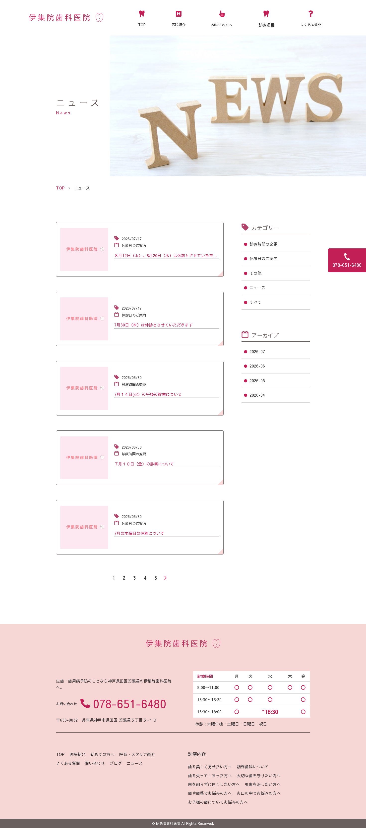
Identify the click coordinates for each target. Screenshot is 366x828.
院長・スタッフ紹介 (137, 754)
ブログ (116, 763)
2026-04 (257, 395)
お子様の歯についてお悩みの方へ (218, 802)
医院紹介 (178, 24)
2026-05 (257, 380)
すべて (255, 302)
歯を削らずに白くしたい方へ (214, 784)
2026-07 (257, 351)
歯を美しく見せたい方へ (210, 766)
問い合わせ (95, 763)
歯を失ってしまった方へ (210, 775)
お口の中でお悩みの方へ (259, 793)
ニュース (257, 287)
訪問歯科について (253, 766)
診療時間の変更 (263, 244)
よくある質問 (310, 24)
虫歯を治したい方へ (263, 784)
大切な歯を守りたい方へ (259, 775)
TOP (142, 24)
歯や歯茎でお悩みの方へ (210, 793)
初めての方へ (221, 24)
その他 (255, 273)
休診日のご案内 (263, 258)
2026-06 (257, 365)
